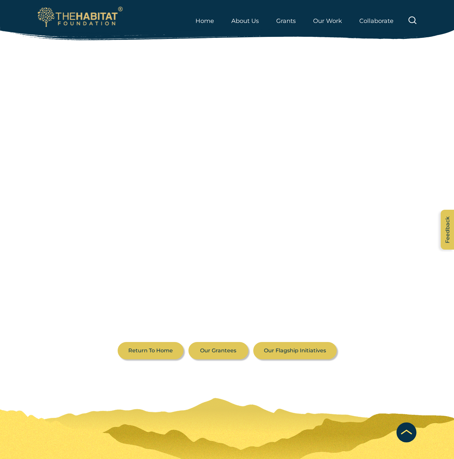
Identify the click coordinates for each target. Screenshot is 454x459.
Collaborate (376, 21)
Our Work (327, 21)
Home (204, 21)
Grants (286, 21)
